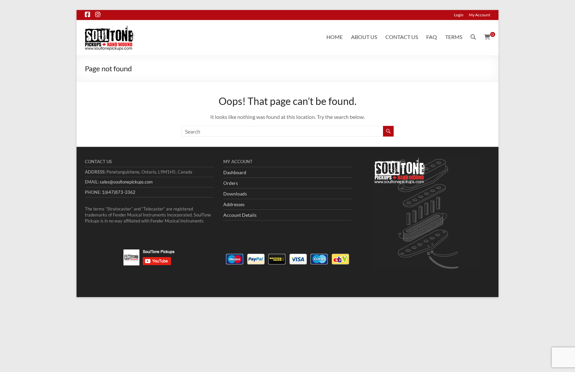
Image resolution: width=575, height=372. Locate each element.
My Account (479, 14)
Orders (230, 183)
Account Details (240, 215)
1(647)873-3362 (118, 192)
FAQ (431, 37)
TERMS (453, 37)
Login (459, 14)
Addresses (234, 204)
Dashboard (234, 172)
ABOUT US (364, 37)
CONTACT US (401, 37)
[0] (487, 37)
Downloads (235, 193)
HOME (334, 37)
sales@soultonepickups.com (126, 182)
